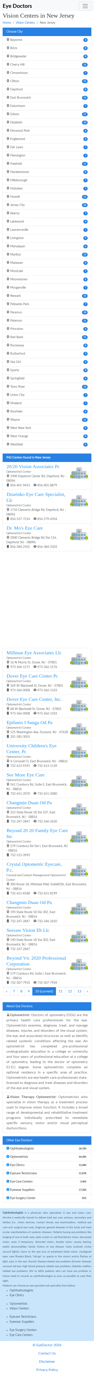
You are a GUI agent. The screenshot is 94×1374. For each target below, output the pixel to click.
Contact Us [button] (47, 1353)
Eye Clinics (17, 1295)
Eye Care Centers (21, 1335)
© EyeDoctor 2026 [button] (47, 1345)
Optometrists (18, 1303)
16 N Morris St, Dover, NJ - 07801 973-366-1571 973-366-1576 (34, 659)
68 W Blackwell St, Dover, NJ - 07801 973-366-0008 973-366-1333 (34, 706)
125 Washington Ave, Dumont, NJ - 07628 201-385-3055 (37, 729)
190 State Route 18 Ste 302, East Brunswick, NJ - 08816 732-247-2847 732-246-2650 (31, 911)
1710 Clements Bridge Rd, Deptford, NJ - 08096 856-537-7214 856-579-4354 (36, 506)
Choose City (14, 31)
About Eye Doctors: (19, 1006)
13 (79, 991)
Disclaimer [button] (47, 1361)
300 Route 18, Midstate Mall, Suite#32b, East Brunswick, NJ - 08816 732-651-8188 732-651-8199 (46, 878)
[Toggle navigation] (85, 6)
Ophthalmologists (21, 1290)
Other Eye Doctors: (19, 1140)
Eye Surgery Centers (23, 1330)
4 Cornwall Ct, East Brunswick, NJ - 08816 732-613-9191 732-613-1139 (37, 755)
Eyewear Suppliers (22, 1321)
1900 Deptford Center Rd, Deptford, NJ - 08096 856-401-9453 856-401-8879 (36, 475)
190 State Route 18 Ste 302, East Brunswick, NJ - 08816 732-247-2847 (30, 939)
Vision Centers (25, 22)
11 (61, 991)
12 (70, 991)
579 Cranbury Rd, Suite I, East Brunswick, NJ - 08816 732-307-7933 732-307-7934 (36, 969)
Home (7, 22)
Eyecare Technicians (23, 1316)
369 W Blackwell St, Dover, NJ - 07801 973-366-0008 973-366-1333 (34, 682)
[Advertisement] (47, 599)
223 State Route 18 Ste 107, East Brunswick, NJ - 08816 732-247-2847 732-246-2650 (31, 811)
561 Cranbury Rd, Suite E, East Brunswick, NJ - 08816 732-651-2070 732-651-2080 (36, 783)
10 (44, 991)
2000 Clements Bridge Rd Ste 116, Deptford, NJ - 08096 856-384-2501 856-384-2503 (31, 536)
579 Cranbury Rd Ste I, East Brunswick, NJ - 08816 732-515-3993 (37, 842)
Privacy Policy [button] (47, 1370)
